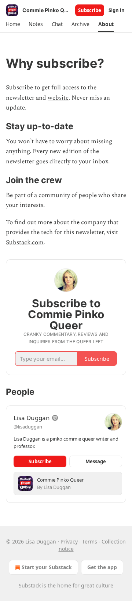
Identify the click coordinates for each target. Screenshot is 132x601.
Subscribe (89, 10)
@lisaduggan (28, 426)
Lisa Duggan (32, 417)
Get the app (102, 567)
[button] (12, 24)
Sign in (117, 10)
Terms (89, 541)
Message (95, 461)
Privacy (69, 541)
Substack (30, 585)
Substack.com (25, 242)
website (58, 98)
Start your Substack (47, 567)
